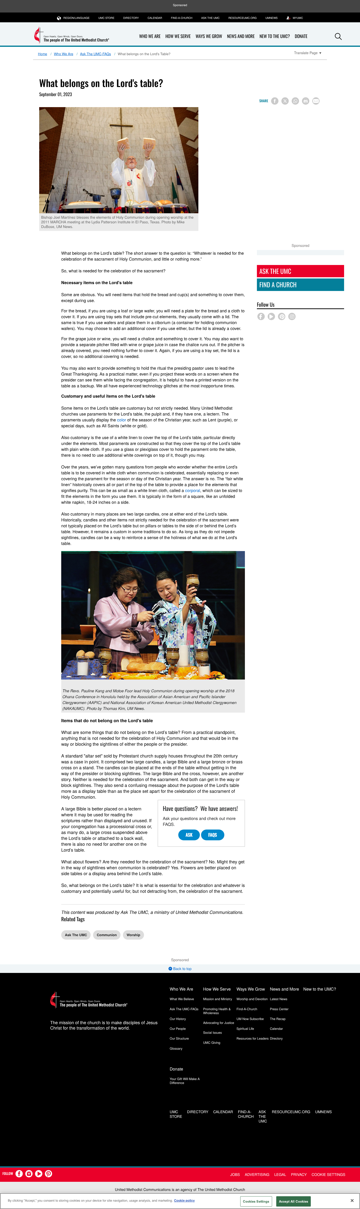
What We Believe (182, 998)
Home (42, 53)
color (121, 419)
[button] (338, 36)
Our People (178, 1028)
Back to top (182, 968)
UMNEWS (271, 18)
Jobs (235, 1174)
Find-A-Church (181, 18)
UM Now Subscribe (250, 1018)
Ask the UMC (210, 18)
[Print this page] (305, 101)
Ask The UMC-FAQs (95, 53)
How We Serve (178, 36)
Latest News (278, 998)
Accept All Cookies (293, 1201)
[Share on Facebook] (274, 101)
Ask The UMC (76, 934)
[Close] (352, 1200)
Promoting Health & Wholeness (216, 1011)
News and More (241, 36)
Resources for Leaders (253, 1038)
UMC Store (106, 18)
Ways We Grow (209, 36)
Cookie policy (184, 1200)
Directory (131, 18)
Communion (107, 934)
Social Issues (212, 1032)
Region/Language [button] (76, 18)
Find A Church (278, 284)
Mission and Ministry (217, 998)
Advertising (257, 1174)
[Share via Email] (316, 101)
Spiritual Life (245, 1028)
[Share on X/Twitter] (285, 101)
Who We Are (149, 36)
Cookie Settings (328, 1174)
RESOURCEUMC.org (242, 18)
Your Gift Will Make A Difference (185, 1080)
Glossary (176, 1048)
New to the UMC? (275, 36)
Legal (280, 1174)
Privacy (299, 1174)
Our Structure (179, 1038)
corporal (192, 490)
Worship (133, 934)
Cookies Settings (256, 1201)
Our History (178, 1018)
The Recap (277, 1018)
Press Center (279, 1009)
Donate (301, 36)
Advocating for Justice (218, 1022)
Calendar (155, 18)
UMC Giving (211, 1042)
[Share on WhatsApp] (295, 101)
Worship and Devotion (252, 998)
